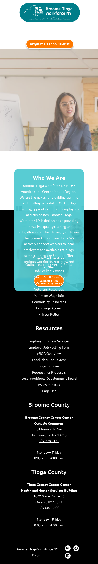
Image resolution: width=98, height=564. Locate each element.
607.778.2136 (49, 440)
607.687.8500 (49, 508)
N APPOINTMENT (49, 44)
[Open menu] (50, 32)
